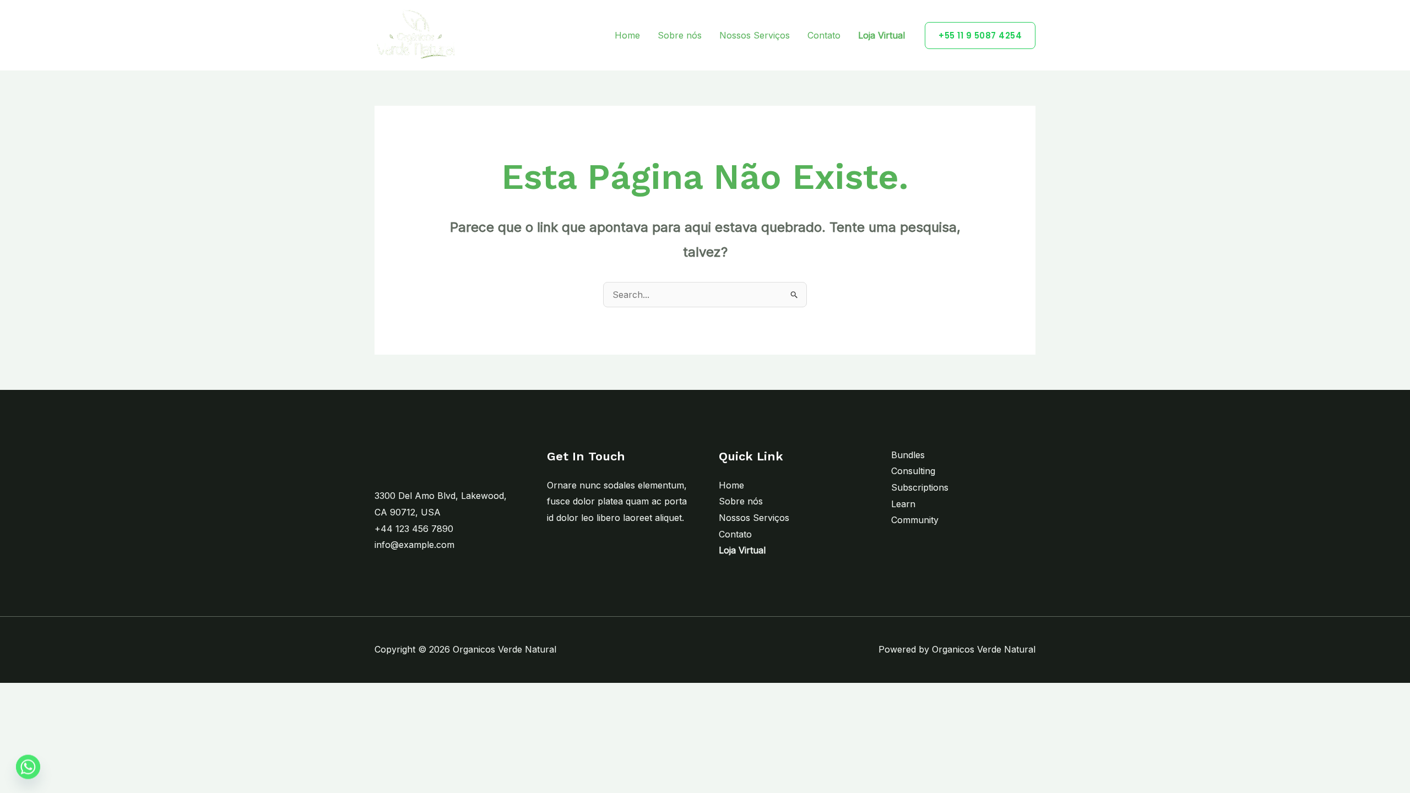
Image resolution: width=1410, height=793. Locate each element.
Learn (903, 503)
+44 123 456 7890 (414, 528)
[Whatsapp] (28, 767)
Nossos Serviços (754, 35)
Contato (823, 35)
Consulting (913, 470)
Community (915, 519)
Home (627, 35)
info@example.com (414, 544)
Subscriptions (919, 487)
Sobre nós (680, 35)
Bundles (908, 454)
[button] (980, 35)
